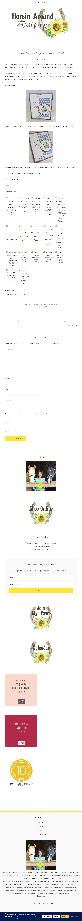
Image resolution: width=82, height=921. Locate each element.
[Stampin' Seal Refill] (60, 255)
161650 (36, 238)
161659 (48, 242)
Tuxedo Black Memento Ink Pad (12, 238)
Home (41, 822)
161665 (24, 238)
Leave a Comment (41, 306)
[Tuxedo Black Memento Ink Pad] (11, 236)
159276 (48, 212)
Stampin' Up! (47, 302)
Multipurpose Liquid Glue (11, 278)
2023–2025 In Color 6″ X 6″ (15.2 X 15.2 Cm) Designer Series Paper (61, 215)
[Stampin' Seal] (48, 255)
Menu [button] (42, 2)
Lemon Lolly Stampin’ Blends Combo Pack (60, 242)
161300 (12, 263)
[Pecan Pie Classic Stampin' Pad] (24, 233)
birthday (37, 304)
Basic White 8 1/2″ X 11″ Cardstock (48, 210)
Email (7, 389)
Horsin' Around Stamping (41, 23)
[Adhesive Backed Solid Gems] (11, 258)
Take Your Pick (24, 257)
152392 (36, 259)
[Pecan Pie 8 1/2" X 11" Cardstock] (24, 204)
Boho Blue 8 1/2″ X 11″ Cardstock (36, 207)
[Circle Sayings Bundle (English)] (11, 207)
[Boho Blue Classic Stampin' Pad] (36, 233)
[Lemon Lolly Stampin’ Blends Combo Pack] (60, 239)
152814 (60, 260)
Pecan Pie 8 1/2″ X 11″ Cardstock (24, 207)
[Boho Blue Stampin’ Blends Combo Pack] (48, 236)
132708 (12, 241)
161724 (36, 209)
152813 (48, 259)
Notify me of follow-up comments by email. (21, 423)
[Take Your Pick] (24, 255)
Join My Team (41, 835)
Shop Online (46, 549)
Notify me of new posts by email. (17, 432)
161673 (60, 245)
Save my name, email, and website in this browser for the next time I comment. (35, 414)
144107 (24, 259)
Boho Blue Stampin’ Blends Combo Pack (48, 239)
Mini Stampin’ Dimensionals (24, 279)
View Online (35, 549)
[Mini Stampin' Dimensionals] (24, 276)
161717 (24, 209)
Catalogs (41, 830)
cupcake (54, 304)
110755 (12, 280)
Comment (9, 349)
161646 (61, 220)
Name (7, 378)
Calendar (41, 826)
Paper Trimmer (36, 257)
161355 (11, 212)
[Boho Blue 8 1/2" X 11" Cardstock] (36, 204)
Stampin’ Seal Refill (61, 258)
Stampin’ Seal (48, 257)
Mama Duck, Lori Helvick (25, 76)
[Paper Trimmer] (36, 255)
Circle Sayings (46, 304)
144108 (24, 281)
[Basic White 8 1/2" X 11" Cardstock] (48, 207)
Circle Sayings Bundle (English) (11, 210)
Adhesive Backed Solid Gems (12, 261)
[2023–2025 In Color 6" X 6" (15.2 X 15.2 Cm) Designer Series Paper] (60, 210)
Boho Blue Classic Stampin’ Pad (36, 235)
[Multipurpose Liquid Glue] (11, 275)
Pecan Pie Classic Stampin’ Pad (24, 235)
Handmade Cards (36, 302)
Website (8, 400)
